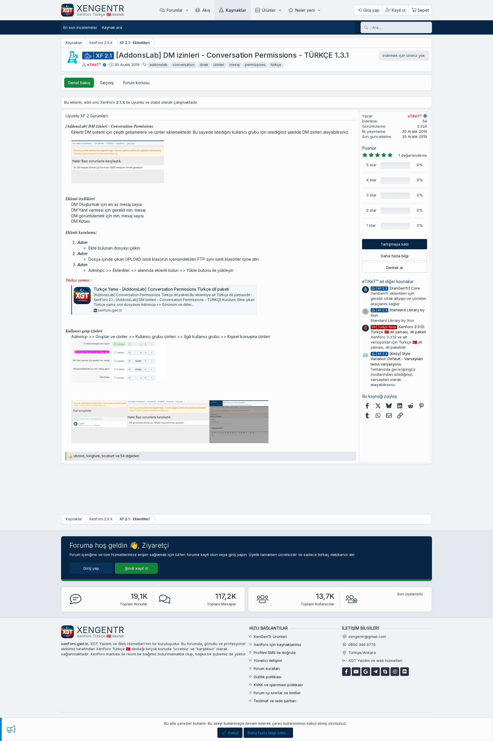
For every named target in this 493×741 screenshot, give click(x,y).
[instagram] (395, 671)
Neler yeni (305, 10)
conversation (184, 65)
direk (204, 65)
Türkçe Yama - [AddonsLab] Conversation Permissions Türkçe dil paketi (161, 289)
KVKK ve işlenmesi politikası (278, 684)
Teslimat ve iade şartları (275, 700)
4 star (371, 180)
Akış (206, 10)
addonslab (158, 65)
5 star (371, 164)
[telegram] (375, 671)
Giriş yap (91, 568)
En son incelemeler (80, 27)
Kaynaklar (236, 10)
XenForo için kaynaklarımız (277, 644)
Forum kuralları (267, 668)
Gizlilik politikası (267, 676)
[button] (187, 10)
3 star (371, 195)
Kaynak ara (112, 27)
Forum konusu (136, 82)
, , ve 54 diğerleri (106, 456)
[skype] (385, 671)
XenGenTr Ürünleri (270, 636)
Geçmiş (107, 82)
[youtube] (356, 671)
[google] (365, 671)
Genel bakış (79, 82)
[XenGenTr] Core (399, 288)
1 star (371, 225)
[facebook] (346, 671)
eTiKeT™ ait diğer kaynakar (388, 281)
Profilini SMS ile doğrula (275, 652)
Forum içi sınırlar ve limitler (277, 692)
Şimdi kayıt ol (136, 568)
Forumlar (175, 10)
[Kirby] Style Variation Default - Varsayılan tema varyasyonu (397, 358)
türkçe (276, 65)
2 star (371, 210)
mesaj (234, 65)
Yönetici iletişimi (268, 660)
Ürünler (269, 10)
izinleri (218, 65)
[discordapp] (404, 671)
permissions (255, 65)
